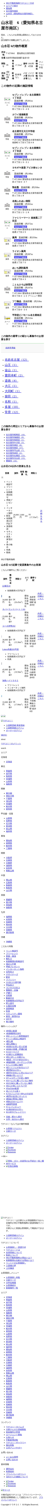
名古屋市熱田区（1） (15, 440)
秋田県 (9, 776)
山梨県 (9, 818)
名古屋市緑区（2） (14, 453)
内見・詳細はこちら (41, 596)
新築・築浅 (11, 956)
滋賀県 (9, 865)
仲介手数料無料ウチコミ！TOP (20, 3)
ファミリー (11, 980)
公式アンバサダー (14, 1448)
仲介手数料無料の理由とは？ (19, 1258)
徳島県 (9, 907)
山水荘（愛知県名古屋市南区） (20, 14)
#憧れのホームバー (14, 1102)
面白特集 (10, 1445)
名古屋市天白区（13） (16, 458)
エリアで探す (12, 6)
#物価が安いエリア (14, 1075)
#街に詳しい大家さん (15, 1057)
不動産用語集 (12, 1440)
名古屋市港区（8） (14, 445)
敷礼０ (9, 959)
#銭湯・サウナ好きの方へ (17, 1060)
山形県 (9, 781)
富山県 (9, 829)
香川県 (9, 902)
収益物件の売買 (13, 1432)
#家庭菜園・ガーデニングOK (19, 1062)
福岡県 (9, 917)
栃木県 (9, 806)
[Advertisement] (22, 1192)
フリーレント (12, 953)
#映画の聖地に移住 (14, 1099)
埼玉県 (9, 801)
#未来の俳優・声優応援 (16, 1049)
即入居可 (10, 1003)
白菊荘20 (6, 586)
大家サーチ (11, 1131)
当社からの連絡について (17, 1477)
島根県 (9, 885)
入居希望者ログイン (15, 728)
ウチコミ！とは (13, 1250)
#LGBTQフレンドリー (16, 1112)
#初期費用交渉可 (13, 1033)
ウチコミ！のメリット (11, 744)
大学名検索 (11, 1283)
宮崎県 (9, 930)
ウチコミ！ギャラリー (16, 1443)
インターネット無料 (15, 969)
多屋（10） (12, 406)
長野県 (9, 821)
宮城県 (9, 779)
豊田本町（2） (14, 375)
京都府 (9, 863)
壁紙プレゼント (13, 967)
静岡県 (9, 843)
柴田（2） (11, 396)
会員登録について (14, 1252)
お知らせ (10, 1437)
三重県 (9, 848)
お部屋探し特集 (13, 1277)
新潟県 (9, 826)
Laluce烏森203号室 (10, 649)
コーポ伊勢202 (8, 626)
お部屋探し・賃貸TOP (16, 1247)
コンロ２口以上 (13, 988)
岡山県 (9, 880)
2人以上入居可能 (13, 982)
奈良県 (9, 868)
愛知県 (9, 8)
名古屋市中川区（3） (15, 443)
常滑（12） (12, 412)
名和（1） (11, 401)
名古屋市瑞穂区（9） (15, 437)
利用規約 (10, 1471)
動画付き (10, 998)
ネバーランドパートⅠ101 (13, 609)
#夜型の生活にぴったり (16, 1096)
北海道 (9, 762)
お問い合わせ (12, 1460)
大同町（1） (13, 391)
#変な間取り (11, 1044)
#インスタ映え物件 (14, 1065)
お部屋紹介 (11, 1285)
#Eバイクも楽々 (13, 1091)
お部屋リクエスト (14, 1128)
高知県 (9, 905)
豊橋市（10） (12, 461)
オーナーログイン (14, 730)
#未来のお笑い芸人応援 (16, 1047)
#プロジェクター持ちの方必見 (19, 1094)
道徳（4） (11, 380)
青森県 (9, 771)
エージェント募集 (14, 1435)
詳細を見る (41, 516)
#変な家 (9, 1041)
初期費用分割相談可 (15, 961)
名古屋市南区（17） (15, 448)
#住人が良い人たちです (16, 1086)
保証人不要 (11, 964)
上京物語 (10, 1268)
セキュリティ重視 (14, 1014)
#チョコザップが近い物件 (17, 1078)
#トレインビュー (13, 1107)
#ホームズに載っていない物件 (19, 1081)
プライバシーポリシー (16, 1474)
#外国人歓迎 (11, 1031)
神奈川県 (10, 796)
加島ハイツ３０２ (10, 680)
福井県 (9, 831)
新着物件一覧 (12, 1288)
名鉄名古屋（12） (17, 359)
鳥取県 (9, 888)
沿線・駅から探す (14, 1117)
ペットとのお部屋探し (16, 1263)
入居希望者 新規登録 (15, 725)
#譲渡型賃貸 (11, 1104)
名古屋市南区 (12, 11)
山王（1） (11, 365)
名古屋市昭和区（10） (16, 435)
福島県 (9, 784)
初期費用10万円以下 (15, 1001)
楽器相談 (10, 1008)
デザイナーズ (12, 974)
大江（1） (11, 386)
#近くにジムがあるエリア (17, 1067)
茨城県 (9, 804)
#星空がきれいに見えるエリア (19, 1073)
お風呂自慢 (11, 1006)
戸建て (9, 993)
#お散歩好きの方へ (14, 1109)
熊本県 (9, 925)
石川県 (9, 823)
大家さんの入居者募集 (16, 1429)
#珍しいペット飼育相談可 (17, 1036)
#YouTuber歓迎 (12, 1088)
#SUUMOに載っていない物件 (19, 1083)
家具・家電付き (13, 1016)
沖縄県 (9, 942)
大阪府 (9, 858)
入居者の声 (11, 1266)
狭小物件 (10, 1022)
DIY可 (9, 1019)
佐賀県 (9, 919)
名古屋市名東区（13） (16, 456)
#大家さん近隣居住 (14, 1054)
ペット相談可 (12, 951)
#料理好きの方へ (13, 1070)
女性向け (10, 972)
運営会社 (10, 1469)
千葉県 (9, 798)
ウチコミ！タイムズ (15, 1427)
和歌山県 (10, 871)
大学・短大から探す (15, 1119)
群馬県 (9, 809)
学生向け (10, 985)
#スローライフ (12, 1052)
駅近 (8, 977)
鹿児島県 (10, 932)
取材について (12, 1255)
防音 (8, 1011)
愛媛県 (9, 900)
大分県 (9, 927)
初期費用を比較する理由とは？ (20, 1260)
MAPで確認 (20, 104)
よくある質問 (12, 1457)
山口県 (9, 890)
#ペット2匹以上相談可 (16, 1039)
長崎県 (9, 922)
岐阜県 (9, 846)
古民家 (9, 995)
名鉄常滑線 (10, 348)
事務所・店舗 (12, 990)
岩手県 (9, 774)
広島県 (9, 883)
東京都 (9, 793)
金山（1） (11, 370)
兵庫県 (9, 860)
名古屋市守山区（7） (15, 450)
